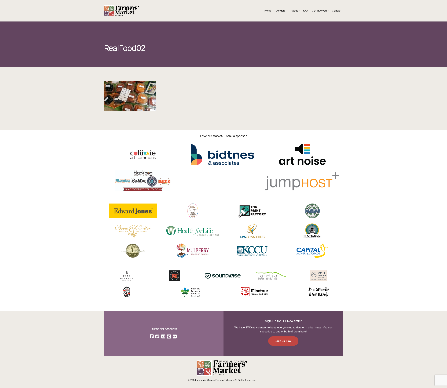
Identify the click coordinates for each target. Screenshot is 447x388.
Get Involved (319, 10)
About (294, 10)
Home (268, 10)
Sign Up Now (283, 340)
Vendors (280, 10)
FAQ (305, 10)
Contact (336, 10)
